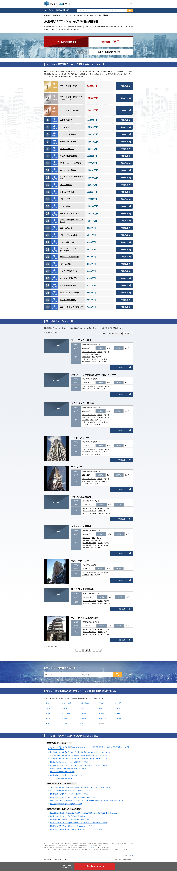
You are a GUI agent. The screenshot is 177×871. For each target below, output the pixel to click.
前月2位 (54, 99)
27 (47, 285)
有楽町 (83, 718)
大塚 (91, 420)
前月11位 (54, 193)
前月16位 (54, 222)
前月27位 (54, 287)
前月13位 (54, 179)
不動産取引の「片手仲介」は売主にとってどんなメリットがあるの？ (73, 826)
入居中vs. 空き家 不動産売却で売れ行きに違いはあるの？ (69, 768)
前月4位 (54, 121)
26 (47, 278)
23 (47, 256)
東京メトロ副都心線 (89, 513)
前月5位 (54, 128)
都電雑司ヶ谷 (96, 361)
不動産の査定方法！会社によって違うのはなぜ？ (66, 775)
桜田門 (66, 718)
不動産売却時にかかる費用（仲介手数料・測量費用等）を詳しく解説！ (73, 797)
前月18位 (54, 215)
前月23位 (54, 258)
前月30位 (54, 308)
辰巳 (82, 723)
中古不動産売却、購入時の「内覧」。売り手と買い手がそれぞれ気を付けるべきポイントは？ (81, 752)
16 (47, 206)
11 (47, 170)
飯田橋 (83, 713)
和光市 (48, 703)
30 (47, 307)
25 (47, 271)
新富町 (119, 718)
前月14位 (54, 200)
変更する (128, 333)
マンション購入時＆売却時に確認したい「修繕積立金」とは (70, 791)
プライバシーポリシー (91, 847)
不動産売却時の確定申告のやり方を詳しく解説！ (66, 804)
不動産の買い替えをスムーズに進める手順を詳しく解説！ (69, 762)
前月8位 (54, 150)
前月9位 (54, 164)
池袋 (91, 354)
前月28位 (54, 294)
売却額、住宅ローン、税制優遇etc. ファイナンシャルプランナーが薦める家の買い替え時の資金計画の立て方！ (86, 800)
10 (47, 163)
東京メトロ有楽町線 (89, 352)
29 (47, 300)
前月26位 (54, 279)
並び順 (104, 333)
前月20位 (54, 251)
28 (47, 292)
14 (47, 192)
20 (47, 235)
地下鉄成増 (67, 703)
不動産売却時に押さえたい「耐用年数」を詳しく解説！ (68, 816)
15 (47, 199)
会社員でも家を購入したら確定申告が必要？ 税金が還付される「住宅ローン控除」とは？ (80, 787)
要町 (82, 708)
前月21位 (54, 236)
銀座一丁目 (103, 718)
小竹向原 (49, 708)
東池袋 (99, 352)
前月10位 (54, 157)
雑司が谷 (101, 513)
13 (47, 184)
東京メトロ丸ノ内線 (89, 417)
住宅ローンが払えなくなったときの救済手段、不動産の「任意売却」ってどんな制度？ (78, 755)
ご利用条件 (47, 859)
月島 (47, 723)
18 (47, 220)
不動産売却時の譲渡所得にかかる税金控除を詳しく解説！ (69, 794)
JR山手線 (85, 354)
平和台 (101, 703)
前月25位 (54, 272)
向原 (93, 538)
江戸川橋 (67, 713)
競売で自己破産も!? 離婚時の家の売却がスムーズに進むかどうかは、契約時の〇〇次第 (78, 758)
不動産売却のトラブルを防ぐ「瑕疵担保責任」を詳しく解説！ (70, 819)
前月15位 (54, 186)
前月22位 (54, 243)
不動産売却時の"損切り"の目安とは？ (62, 772)
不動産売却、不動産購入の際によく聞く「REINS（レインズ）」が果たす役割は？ (77, 829)
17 (47, 213)
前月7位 (54, 143)
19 (47, 228)
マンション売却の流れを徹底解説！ (61, 778)
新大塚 (99, 417)
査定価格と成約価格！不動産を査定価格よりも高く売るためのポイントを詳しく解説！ (78, 765)
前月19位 (54, 229)
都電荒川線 (86, 359)
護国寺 (100, 632)
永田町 (48, 718)
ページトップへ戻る (128, 855)
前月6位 (54, 136)
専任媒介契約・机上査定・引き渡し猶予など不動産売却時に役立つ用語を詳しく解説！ (78, 823)
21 (47, 242)
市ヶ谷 (101, 713)
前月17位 (54, 207)
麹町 (118, 713)
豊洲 (65, 723)
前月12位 (54, 171)
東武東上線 (86, 357)
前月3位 (54, 112)
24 (47, 264)
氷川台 (119, 703)
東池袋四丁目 (96, 359)
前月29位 (54, 301)
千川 (65, 708)
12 (47, 177)
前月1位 (54, 87)
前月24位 (54, 265)
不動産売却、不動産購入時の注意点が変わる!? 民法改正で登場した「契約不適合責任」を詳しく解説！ (84, 813)
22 (47, 249)
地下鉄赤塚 (85, 703)
